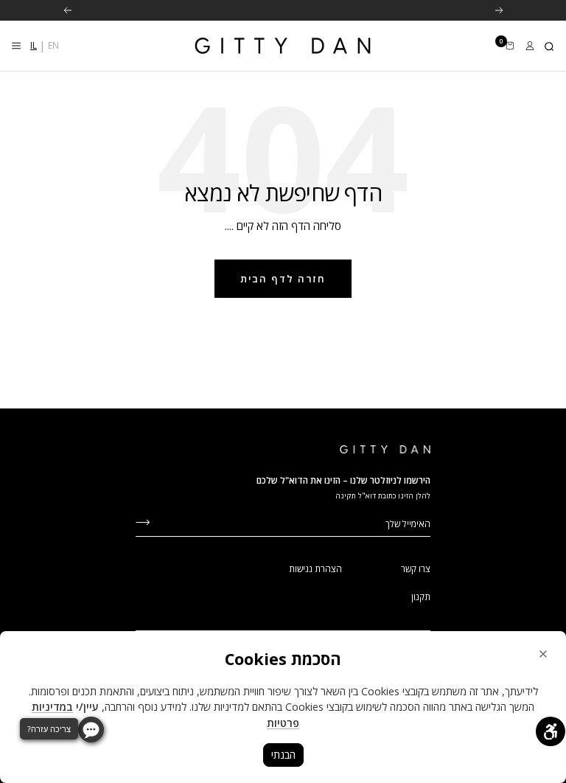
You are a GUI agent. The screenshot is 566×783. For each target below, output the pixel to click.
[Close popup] (543, 654)
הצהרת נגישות (315, 569)
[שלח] (143, 521)
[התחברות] (529, 45)
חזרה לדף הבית (283, 278)
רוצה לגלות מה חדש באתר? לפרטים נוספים (281, 11)
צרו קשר (415, 569)
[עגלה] (510, 45)
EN (53, 45)
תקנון (420, 597)
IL (33, 45)
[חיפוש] (549, 45)
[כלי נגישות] (550, 731)
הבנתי (283, 755)
